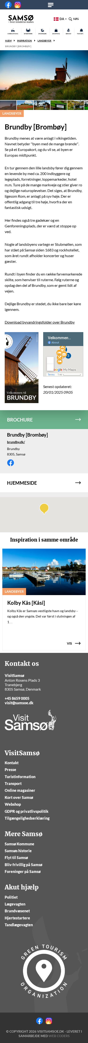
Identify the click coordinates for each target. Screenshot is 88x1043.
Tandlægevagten (19, 924)
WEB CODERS (59, 1036)
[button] (44, 509)
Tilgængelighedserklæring (27, 818)
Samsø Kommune (19, 844)
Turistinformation (20, 776)
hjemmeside (22, 483)
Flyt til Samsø (16, 857)
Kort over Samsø (19, 797)
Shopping (56, 33)
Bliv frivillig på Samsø (23, 864)
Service (68, 33)
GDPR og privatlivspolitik (26, 811)
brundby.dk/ (16, 442)
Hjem (8, 40)
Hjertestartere (17, 918)
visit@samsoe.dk (19, 703)
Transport (13, 783)
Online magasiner (20, 790)
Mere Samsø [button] (52, 4)
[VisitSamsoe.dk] (21, 19)
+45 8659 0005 (17, 698)
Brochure (20, 419)
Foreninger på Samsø (23, 871)
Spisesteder (28, 33)
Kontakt (12, 762)
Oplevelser (42, 33)
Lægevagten (15, 904)
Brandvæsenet (17, 911)
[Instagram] (17, 4)
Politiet (11, 897)
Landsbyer (44, 40)
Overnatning (13, 33)
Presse (10, 769)
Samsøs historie (18, 850)
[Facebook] (8, 4)
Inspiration (24, 40)
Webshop (13, 804)
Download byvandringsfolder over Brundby (40, 322)
